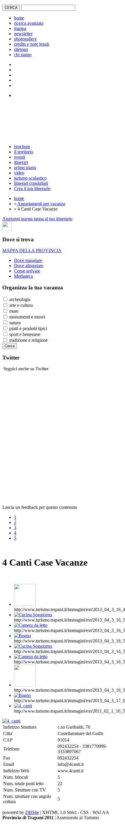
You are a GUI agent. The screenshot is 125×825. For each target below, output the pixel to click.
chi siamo (22, 54)
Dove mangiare (28, 260)
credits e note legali (31, 44)
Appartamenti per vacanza (41, 203)
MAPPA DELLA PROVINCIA (32, 250)
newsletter (23, 33)
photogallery (25, 38)
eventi (19, 157)
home (19, 17)
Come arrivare (27, 270)
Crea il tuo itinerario (32, 188)
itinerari (21, 162)
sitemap (21, 49)
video (19, 172)
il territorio (23, 151)
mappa (20, 28)
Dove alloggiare (28, 265)
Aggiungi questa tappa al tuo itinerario (37, 218)
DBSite (32, 812)
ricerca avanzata (28, 23)
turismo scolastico (30, 178)
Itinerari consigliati (31, 183)
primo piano (25, 167)
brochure (22, 146)
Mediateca (23, 276)
